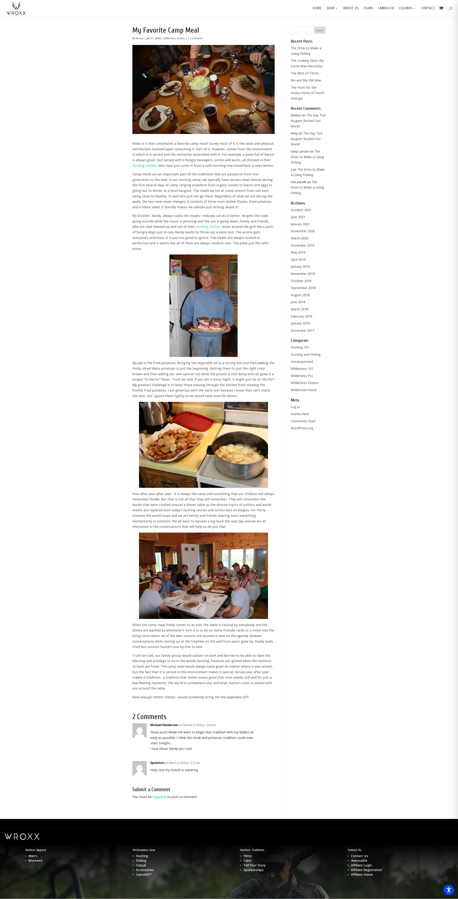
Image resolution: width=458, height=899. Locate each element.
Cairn (247, 860)
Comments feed (303, 421)
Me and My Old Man (306, 80)
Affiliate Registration (366, 870)
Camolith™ (144, 874)
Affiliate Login (362, 865)
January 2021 (300, 224)
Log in (295, 407)
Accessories (145, 870)
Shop (331, 8)
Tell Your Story (254, 865)
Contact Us (359, 856)
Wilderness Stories (174, 38)
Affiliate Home (362, 874)
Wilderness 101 (302, 368)
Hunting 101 (300, 347)
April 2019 (298, 259)
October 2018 (301, 281)
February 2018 (301, 316)
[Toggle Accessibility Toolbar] (448, 889)
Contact (428, 8)
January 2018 (300, 323)
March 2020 (299, 238)
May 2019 (298, 252)
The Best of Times (305, 73)
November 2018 (303, 273)
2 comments (195, 38)
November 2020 (303, 231)
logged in (159, 797)
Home (317, 8)
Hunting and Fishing (306, 354)
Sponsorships (253, 870)
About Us (351, 8)
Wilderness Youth (304, 390)
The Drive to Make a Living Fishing (307, 156)
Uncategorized (302, 361)
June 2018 (298, 302)
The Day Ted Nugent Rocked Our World (308, 120)
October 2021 (301, 210)
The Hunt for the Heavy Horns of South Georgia (307, 92)
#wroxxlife (359, 860)
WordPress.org (302, 428)
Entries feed (300, 414)
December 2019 (302, 245)
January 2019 (300, 266)
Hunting (142, 856)
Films (368, 8)
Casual (141, 865)
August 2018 (300, 295)
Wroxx (139, 38)
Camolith (386, 8)
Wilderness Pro (302, 376)
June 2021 (298, 217)
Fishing (141, 860)
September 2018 (303, 288)
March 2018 (299, 309)
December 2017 (302, 330)
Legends (406, 8)
